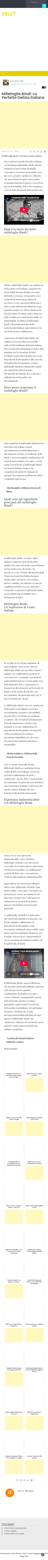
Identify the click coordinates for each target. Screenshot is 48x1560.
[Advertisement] (24, 46)
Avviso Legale (10, 1531)
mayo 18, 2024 (8, 151)
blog (17, 151)
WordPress (17, 1553)
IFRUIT (8, 14)
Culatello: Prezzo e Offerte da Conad (23, 84)
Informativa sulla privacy (15, 1528)
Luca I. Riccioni (25, 1490)
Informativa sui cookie (14, 1533)
